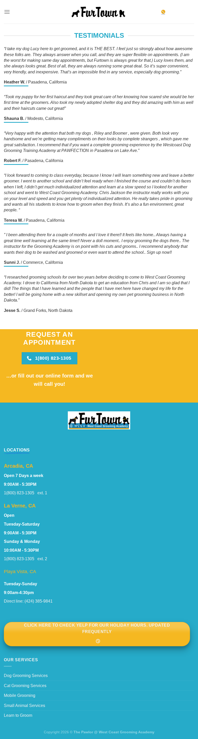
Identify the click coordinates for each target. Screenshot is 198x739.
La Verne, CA (20, 506)
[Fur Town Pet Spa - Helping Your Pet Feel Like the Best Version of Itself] (99, 11)
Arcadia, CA (18, 466)
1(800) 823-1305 (20, 493)
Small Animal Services (24, 705)
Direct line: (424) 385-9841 (28, 601)
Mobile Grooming (19, 695)
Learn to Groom (18, 715)
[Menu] (7, 11)
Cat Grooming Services (25, 685)
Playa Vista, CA (20, 571)
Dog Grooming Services (26, 675)
